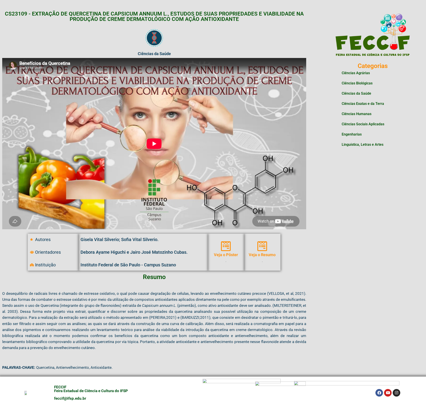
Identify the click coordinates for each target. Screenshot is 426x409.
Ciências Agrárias (356, 73)
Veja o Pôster (226, 254)
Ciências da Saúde (356, 93)
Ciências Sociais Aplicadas (363, 124)
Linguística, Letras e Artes (362, 144)
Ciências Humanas (356, 114)
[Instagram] (396, 393)
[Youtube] (388, 393)
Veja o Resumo (262, 254)
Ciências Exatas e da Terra (363, 104)
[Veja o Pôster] (225, 246)
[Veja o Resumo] (262, 246)
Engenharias (352, 134)
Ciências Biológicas (357, 83)
